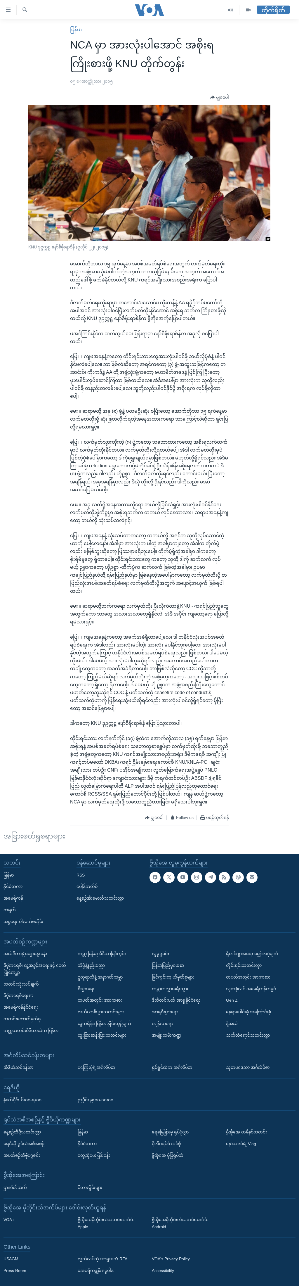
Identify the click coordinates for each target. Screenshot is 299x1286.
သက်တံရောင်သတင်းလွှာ (248, 1035)
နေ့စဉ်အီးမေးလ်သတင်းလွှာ (100, 898)
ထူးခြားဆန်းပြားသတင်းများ (102, 1035)
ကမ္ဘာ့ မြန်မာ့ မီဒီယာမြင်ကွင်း (102, 953)
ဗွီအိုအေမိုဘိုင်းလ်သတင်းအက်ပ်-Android (180, 1223)
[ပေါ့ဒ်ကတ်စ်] (238, 877)
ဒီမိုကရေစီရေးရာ (18, 995)
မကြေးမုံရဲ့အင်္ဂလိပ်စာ (96, 1067)
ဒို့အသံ (232, 1023)
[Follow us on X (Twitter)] (168, 877)
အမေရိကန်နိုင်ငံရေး (21, 1007)
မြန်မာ (76, 29)
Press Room (15, 1270)
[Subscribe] (252, 877)
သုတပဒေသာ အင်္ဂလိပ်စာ (248, 1067)
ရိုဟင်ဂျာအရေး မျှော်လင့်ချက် (252, 953)
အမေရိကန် (13, 898)
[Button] (219, 98)
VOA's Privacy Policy (171, 1259)
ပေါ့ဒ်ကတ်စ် (87, 886)
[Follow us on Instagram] (196, 877)
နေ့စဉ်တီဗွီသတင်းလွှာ (22, 1132)
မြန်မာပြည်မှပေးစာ (168, 965)
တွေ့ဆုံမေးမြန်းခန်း (94, 1155)
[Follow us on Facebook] (155, 877)
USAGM (11, 1259)
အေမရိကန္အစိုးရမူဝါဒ (96, 1270)
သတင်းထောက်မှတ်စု (22, 1019)
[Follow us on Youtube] (182, 877)
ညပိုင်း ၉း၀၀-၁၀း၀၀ (95, 1099)
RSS (81, 875)
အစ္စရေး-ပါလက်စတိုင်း (24, 921)
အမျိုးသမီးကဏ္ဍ (166, 1035)
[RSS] (224, 877)
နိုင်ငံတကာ (13, 886)
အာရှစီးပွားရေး (165, 1012)
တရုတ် (10, 910)
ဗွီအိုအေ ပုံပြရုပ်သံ (167, 1155)
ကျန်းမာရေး (162, 1023)
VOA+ (9, 1219)
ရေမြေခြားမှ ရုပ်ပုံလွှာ (170, 1132)
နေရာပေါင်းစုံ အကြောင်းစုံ (248, 1012)
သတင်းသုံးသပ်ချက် (21, 984)
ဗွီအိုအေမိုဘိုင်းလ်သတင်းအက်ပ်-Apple (106, 1223)
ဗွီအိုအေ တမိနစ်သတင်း (246, 1132)
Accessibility (163, 1270)
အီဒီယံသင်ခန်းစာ (18, 1067)
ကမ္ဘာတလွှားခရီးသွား (170, 988)
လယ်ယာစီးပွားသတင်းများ (101, 1012)
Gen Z (232, 1000)
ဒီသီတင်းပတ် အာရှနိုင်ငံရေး (176, 1000)
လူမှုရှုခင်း (160, 953)
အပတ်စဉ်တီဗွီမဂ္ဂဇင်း (22, 1155)
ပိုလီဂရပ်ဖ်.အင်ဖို (166, 1143)
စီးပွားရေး (86, 988)
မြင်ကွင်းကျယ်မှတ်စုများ (173, 977)
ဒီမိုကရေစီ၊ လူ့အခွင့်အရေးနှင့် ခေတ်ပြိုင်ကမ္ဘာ (35, 969)
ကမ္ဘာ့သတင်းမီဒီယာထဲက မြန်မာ (31, 1030)
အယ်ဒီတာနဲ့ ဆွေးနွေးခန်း (25, 953)
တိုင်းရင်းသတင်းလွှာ (244, 965)
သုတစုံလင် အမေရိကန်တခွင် (251, 988)
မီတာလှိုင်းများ (90, 1187)
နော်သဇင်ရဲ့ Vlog (241, 1143)
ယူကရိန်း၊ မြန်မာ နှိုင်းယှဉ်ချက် (104, 1023)
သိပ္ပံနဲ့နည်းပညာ (91, 965)
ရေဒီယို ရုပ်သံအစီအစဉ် (24, 1143)
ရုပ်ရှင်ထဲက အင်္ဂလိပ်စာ (172, 1067)
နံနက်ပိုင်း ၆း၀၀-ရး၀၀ (22, 1099)
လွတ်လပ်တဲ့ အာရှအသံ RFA (102, 1259)
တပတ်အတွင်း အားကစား (100, 1000)
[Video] (248, 10)
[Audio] (230, 10)
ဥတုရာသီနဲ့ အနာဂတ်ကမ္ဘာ (100, 977)
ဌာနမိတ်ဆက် (15, 1187)
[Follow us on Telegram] (210, 877)
